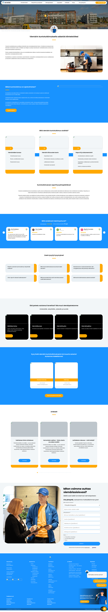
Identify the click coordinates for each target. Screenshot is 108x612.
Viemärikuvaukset (35, 573)
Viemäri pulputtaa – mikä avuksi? (75, 570)
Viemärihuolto (34, 576)
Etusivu (3, 30)
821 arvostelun (56, 223)
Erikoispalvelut (49, 2)
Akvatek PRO (7, 30)
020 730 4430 (9, 567)
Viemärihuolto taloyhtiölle (15, 30)
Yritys (73, 2)
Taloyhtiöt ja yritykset (34, 571)
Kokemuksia (33, 579)
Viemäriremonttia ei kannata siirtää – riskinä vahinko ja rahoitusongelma (75, 573)
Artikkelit (67, 2)
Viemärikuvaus (35, 566)
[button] (104, 233)
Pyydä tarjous (11, 110)
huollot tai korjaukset (40, 52)
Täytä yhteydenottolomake (54, 395)
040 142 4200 (101, 2)
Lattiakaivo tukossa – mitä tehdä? (75, 568)
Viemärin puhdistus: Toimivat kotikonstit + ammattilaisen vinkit (74, 576)
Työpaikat (59, 2)
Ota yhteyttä (82, 2)
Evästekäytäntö (94, 577)
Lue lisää (24, 460)
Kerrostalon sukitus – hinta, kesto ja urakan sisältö (75, 566)
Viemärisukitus (35, 568)
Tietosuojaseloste (34, 582)
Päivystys (93, 563)
